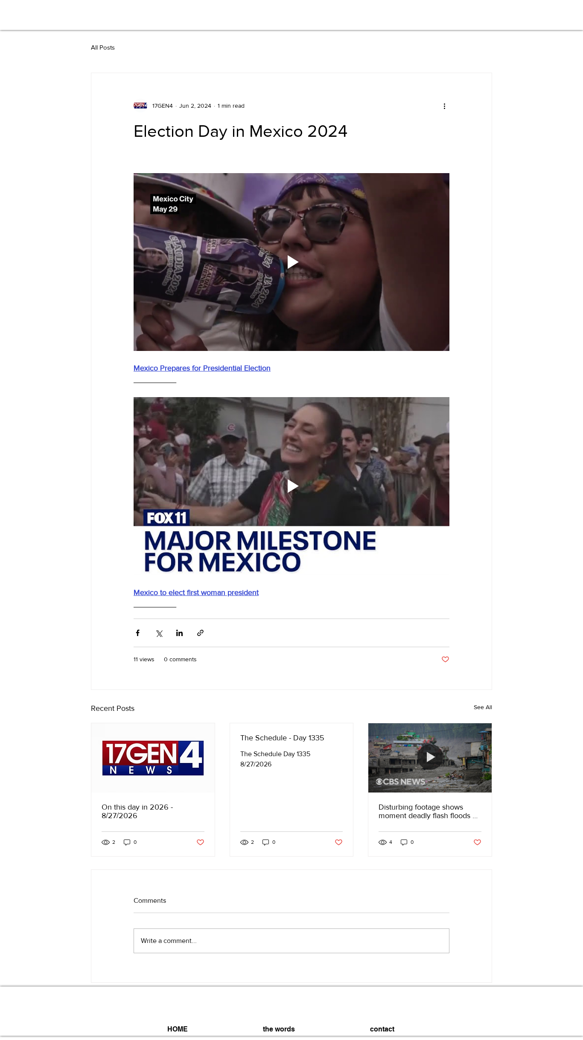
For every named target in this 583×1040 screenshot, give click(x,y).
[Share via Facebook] (138, 633)
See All (483, 707)
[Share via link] (200, 633)
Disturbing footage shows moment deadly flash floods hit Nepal (430, 811)
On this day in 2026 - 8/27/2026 (137, 811)
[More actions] (444, 105)
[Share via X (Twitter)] (158, 633)
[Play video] (291, 262)
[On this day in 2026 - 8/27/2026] (153, 758)
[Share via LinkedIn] (179, 633)
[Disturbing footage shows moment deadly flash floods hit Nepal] (430, 758)
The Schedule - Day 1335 (282, 738)
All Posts (103, 47)
